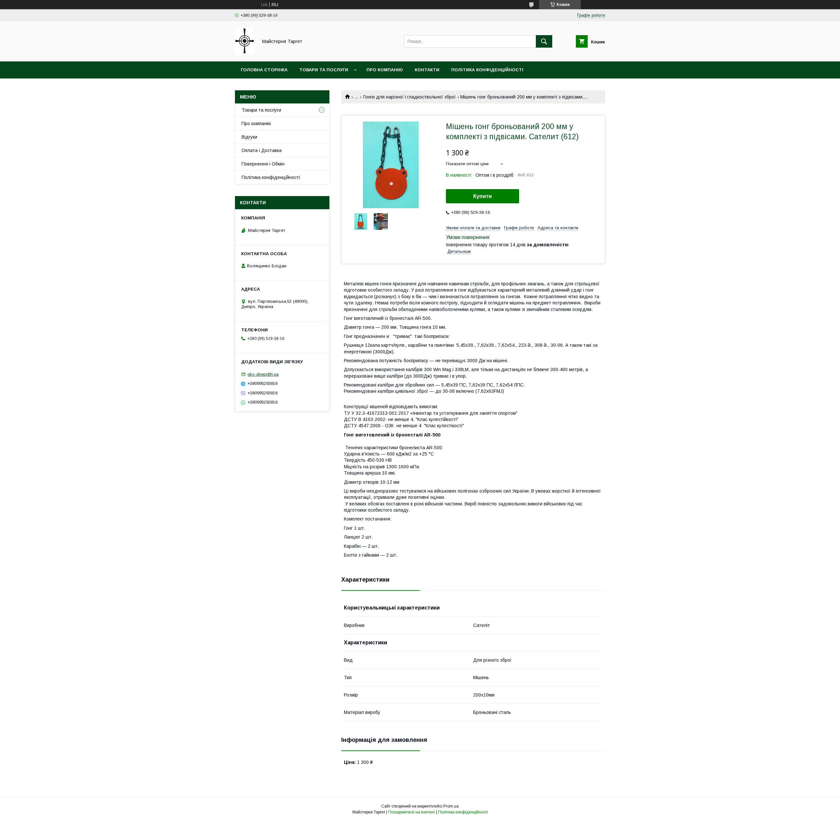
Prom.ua (451, 806)
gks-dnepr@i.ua (263, 374)
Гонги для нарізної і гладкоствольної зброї (409, 97)
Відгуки (249, 137)
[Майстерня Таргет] (244, 52)
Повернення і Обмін (263, 163)
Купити (482, 196)
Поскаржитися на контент (411, 812)
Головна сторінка (264, 69)
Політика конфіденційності (487, 69)
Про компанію (385, 69)
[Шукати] (544, 41)
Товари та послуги (323, 69)
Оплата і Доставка (262, 150)
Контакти (427, 69)
